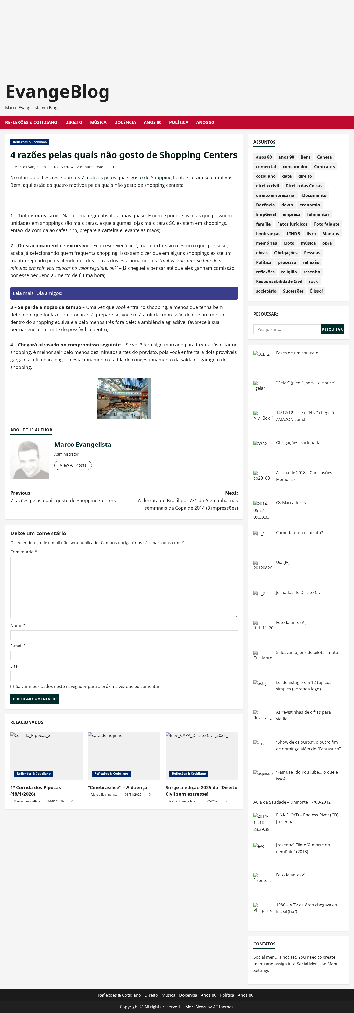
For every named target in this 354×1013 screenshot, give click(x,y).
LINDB (293, 233)
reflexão (311, 262)
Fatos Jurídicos (292, 224)
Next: (188, 500)
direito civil (267, 186)
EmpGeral (266, 214)
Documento (314, 195)
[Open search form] (347, 122)
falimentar (318, 214)
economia (310, 205)
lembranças (268, 233)
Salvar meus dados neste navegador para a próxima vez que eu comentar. (88, 686)
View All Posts (73, 465)
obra (327, 243)
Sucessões (293, 291)
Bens (306, 157)
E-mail (18, 646)
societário (266, 291)
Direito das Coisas (304, 186)
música (308, 243)
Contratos (324, 166)
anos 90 (286, 157)
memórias (266, 243)
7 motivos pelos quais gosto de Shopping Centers (135, 177)
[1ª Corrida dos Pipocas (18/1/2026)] (46, 756)
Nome (18, 625)
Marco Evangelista (30, 166)
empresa (292, 214)
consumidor (295, 166)
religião (289, 272)
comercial (266, 166)
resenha (311, 272)
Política (178, 122)
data (287, 176)
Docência (125, 122)
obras (262, 253)
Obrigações (286, 253)
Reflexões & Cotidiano (31, 122)
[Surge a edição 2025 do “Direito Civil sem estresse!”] (202, 756)
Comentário (23, 552)
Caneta (324, 157)
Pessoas (312, 253)
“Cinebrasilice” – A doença (117, 787)
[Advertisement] (155, 36)
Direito (73, 122)
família (263, 224)
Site (14, 666)
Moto (289, 243)
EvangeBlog (57, 91)
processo (287, 262)
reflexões (265, 272)
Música (98, 122)
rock (313, 281)
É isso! (316, 291)
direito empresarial (276, 195)
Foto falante (326, 224)
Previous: (63, 496)
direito (305, 176)
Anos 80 (152, 122)
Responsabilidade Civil (279, 281)
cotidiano (266, 176)
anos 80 (264, 157)
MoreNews (195, 1007)
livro (311, 233)
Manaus (330, 233)
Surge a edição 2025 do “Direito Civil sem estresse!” (201, 790)
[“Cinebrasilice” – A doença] (124, 756)
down (287, 205)
